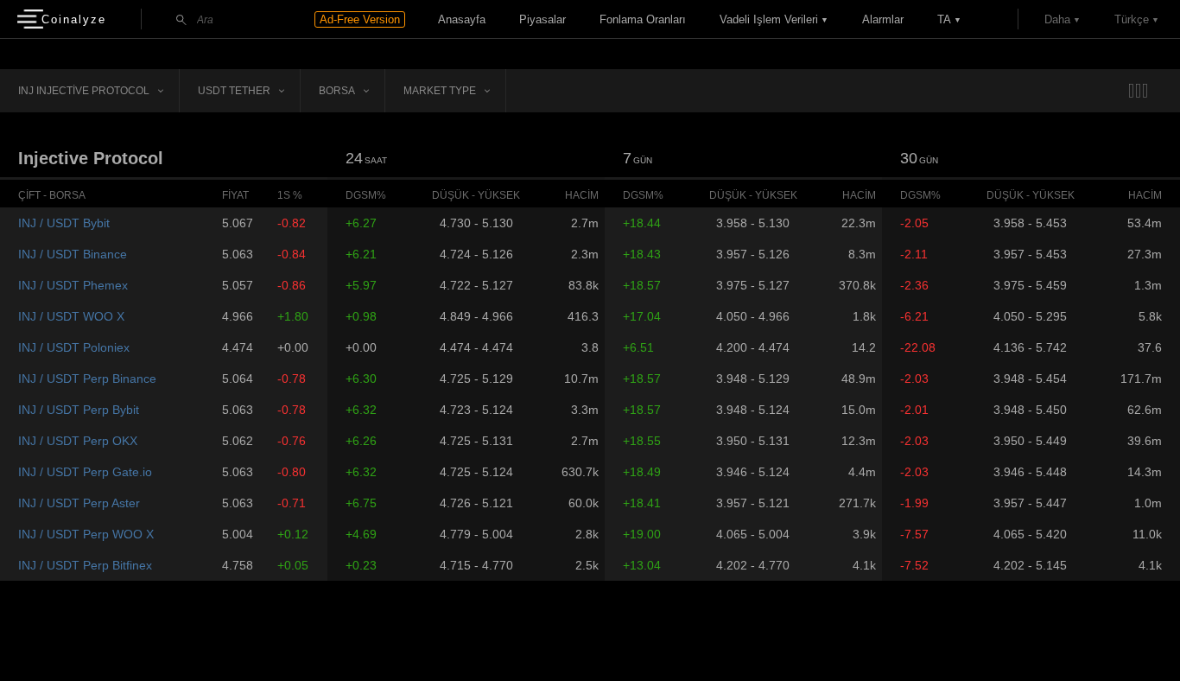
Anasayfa (461, 19)
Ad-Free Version (360, 19)
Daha (1057, 19)
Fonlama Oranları (643, 19)
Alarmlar (883, 19)
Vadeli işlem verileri (769, 19)
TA (944, 19)
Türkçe (1131, 19)
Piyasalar (542, 19)
